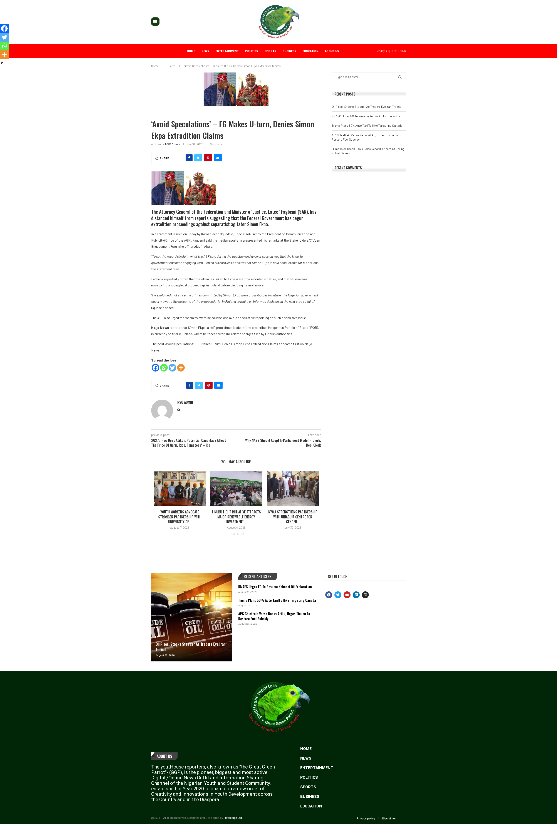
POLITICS (251, 51)
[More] (181, 368)
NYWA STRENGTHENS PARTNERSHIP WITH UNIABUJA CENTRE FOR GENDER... (292, 516)
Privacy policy (366, 818)
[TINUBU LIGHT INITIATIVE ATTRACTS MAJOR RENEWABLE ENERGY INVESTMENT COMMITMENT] (236, 488)
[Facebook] (155, 368)
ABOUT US (332, 51)
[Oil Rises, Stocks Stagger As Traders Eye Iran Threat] (191, 617)
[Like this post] (179, 157)
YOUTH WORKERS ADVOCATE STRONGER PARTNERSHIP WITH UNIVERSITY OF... (179, 516)
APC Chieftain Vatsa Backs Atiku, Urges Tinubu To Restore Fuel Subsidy (274, 616)
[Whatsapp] (164, 368)
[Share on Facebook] (189, 157)
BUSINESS (289, 51)
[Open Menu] (155, 21)
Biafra (171, 66)
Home (191, 51)
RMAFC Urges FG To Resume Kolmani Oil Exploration (366, 116)
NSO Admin (172, 144)
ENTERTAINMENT (227, 51)
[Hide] (1, 63)
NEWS (205, 51)
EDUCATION (310, 51)
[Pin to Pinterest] (208, 157)
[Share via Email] (218, 157)
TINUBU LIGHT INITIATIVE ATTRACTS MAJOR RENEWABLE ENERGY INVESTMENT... (236, 516)
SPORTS (270, 51)
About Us (164, 756)
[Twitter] (172, 368)
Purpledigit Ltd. (233, 817)
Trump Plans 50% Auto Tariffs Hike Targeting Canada (367, 125)
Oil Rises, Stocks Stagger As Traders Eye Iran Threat (366, 106)
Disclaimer (389, 818)
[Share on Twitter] (198, 157)
